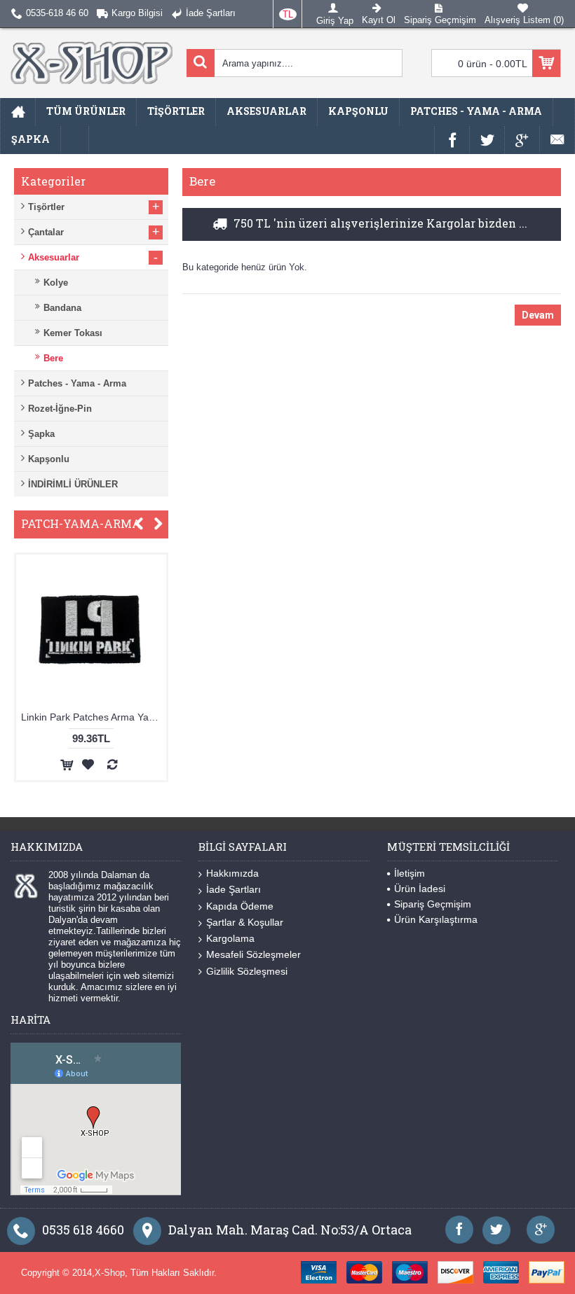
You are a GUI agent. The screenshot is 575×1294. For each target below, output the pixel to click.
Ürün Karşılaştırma (436, 919)
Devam (538, 315)
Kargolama (230, 938)
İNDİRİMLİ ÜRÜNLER (73, 484)
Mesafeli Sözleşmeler (253, 954)
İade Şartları (233, 889)
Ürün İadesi (419, 888)
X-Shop (110, 1272)
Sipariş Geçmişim (432, 904)
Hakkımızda (232, 873)
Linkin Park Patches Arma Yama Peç (77, 717)
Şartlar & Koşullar (244, 922)
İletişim (409, 873)
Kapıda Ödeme (239, 906)
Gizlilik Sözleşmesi (247, 971)
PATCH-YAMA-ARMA (81, 523)
